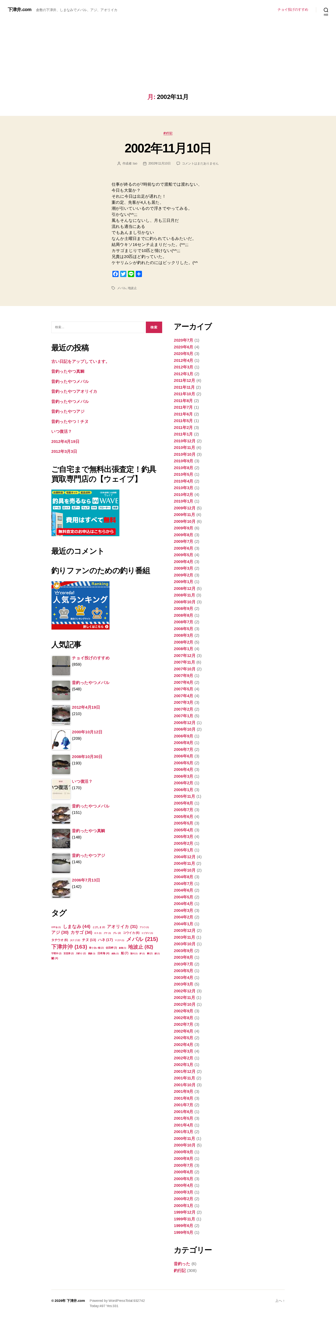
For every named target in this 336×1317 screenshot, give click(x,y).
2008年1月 (183, 648)
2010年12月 (185, 441)
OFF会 (56, 927)
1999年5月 (183, 1232)
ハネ (105, 939)
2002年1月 (183, 1064)
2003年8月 (183, 957)
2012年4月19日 (65, 441)
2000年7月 (183, 1165)
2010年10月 (185, 454)
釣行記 (168, 133)
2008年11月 (184, 595)
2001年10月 (185, 1085)
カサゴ (81, 932)
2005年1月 (183, 850)
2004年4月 (183, 903)
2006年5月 (183, 763)
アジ (59, 932)
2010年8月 (183, 467)
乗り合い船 (96, 947)
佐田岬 (111, 947)
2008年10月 (185, 602)
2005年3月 (183, 836)
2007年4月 (183, 695)
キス (97, 933)
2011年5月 (183, 420)
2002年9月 (183, 1011)
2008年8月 (183, 615)
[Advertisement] (168, 64)
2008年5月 (183, 628)
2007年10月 (185, 669)
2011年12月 (184, 380)
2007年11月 (184, 662)
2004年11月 (184, 863)
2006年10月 (185, 729)
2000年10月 (185, 1145)
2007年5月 (183, 689)
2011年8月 (183, 400)
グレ (117, 933)
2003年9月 (183, 950)
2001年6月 (183, 1111)
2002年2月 (183, 1058)
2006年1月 (183, 789)
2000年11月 (184, 1138)
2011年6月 (183, 414)
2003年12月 (185, 930)
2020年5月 (183, 353)
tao (135, 163)
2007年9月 (183, 675)
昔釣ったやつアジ (68, 411)
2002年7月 (183, 1024)
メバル (121, 288)
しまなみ (77, 926)
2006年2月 (183, 783)
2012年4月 (183, 360)
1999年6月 (183, 1225)
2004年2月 (183, 917)
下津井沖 (69, 947)
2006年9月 (183, 736)
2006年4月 (183, 769)
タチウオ (59, 940)
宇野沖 (56, 953)
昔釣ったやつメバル (70, 381)
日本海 (103, 953)
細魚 (115, 953)
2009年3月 (183, 568)
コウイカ (131, 932)
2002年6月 (183, 1031)
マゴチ (119, 940)
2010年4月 (183, 481)
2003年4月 (183, 977)
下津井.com (19, 9)
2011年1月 (183, 434)
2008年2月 (183, 642)
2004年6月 (183, 890)
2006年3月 (183, 776)
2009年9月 (183, 528)
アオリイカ (122, 926)
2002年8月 (183, 1017)
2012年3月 (183, 367)
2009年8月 (183, 535)
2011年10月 (184, 394)
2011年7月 (183, 407)
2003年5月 (183, 970)
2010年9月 (183, 461)
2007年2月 (183, 709)
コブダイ (147, 933)
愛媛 (91, 953)
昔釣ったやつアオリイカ (74, 391)
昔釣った (182, 1263)
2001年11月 (184, 1078)
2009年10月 (185, 521)
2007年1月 (183, 716)
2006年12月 (185, 722)
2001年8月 (183, 1098)
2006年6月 (183, 756)
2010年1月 (183, 501)
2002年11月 (184, 997)
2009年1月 (183, 581)
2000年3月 (183, 1192)
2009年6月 (183, 548)
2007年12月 (185, 655)
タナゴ (75, 940)
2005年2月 (183, 843)
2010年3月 (183, 487)
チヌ (89, 940)
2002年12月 (185, 991)
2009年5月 (183, 555)
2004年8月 (183, 877)
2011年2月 (183, 427)
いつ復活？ (61, 431)
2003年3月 (183, 984)
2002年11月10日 (168, 148)
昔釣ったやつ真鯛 (67, 371)
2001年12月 (185, 1071)
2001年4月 (183, 1125)
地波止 (132, 288)
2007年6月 (183, 682)
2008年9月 (183, 608)
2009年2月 (183, 575)
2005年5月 (183, 823)
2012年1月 (183, 374)
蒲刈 (133, 953)
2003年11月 (184, 937)
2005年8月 (183, 803)
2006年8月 (183, 742)
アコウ (144, 927)
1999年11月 (184, 1219)
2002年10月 (185, 1004)
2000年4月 (183, 1185)
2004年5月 (183, 897)
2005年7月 (183, 809)
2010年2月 (183, 494)
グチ (107, 933)
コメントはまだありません (200, 163)
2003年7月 (183, 964)
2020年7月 (183, 340)
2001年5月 (183, 1118)
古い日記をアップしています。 (80, 361)
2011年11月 (184, 387)
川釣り (81, 953)
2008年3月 (183, 635)
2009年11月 (184, 514)
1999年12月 (185, 1212)
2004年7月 (183, 883)
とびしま (99, 927)
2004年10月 (185, 870)
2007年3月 (183, 702)
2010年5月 (183, 474)
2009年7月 (183, 541)
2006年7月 (183, 749)
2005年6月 (183, 816)
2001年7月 (183, 1105)
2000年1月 (183, 1205)
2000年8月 (183, 1158)
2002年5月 (183, 1037)
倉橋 (122, 948)
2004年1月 (183, 924)
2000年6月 (183, 1172)
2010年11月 (184, 447)
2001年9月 (183, 1091)
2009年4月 (183, 561)
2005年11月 (184, 796)
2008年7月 (183, 622)
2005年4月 (183, 830)
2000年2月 (183, 1198)
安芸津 (69, 953)
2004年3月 (183, 910)
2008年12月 (185, 588)
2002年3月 (183, 1051)
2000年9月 (183, 1152)
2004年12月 (185, 856)
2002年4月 (183, 1044)
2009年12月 (185, 508)
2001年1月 (183, 1131)
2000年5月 (183, 1178)
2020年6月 (183, 347)
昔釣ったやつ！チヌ (70, 421)
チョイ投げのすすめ (292, 9)
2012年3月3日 (64, 451)
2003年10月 (185, 944)
